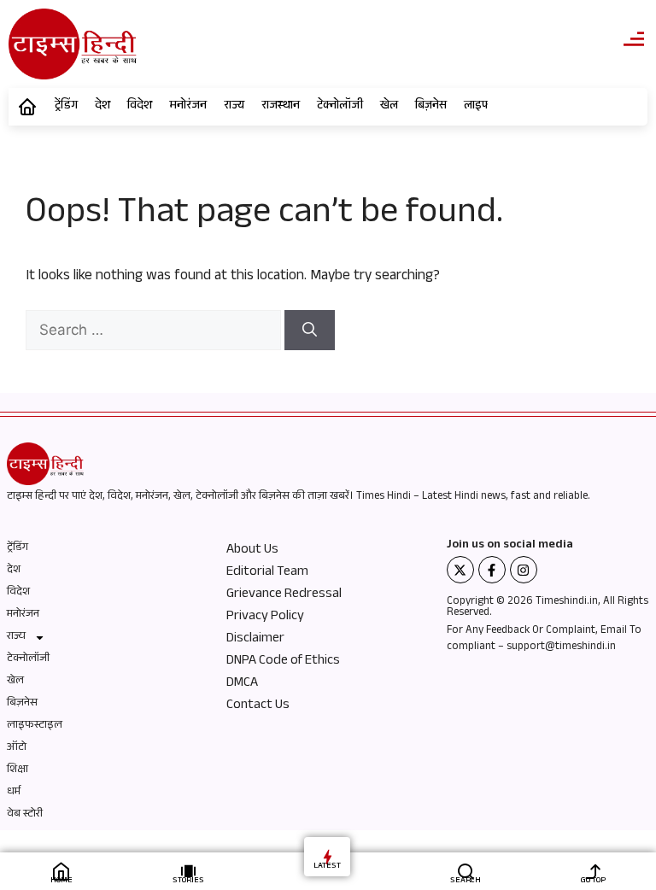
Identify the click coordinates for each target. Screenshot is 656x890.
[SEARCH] (466, 871)
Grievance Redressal (284, 595)
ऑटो (16, 748)
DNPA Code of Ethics (283, 662)
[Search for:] (155, 332)
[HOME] (61, 871)
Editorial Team (267, 573)
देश (102, 107)
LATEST (327, 866)
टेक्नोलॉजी (340, 107)
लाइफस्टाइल (34, 726)
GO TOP (593, 881)
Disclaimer (255, 640)
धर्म (13, 792)
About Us (252, 551)
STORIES (188, 881)
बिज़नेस (431, 107)
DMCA (242, 684)
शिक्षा (17, 770)
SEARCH (465, 881)
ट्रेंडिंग (66, 107)
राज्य (234, 107)
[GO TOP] (593, 871)
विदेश (139, 107)
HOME (61, 881)
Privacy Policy (265, 617)
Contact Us (258, 706)
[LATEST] (327, 856)
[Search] (309, 330)
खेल (389, 107)
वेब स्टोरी (25, 814)
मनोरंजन (188, 107)
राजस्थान (280, 107)
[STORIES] (188, 871)
